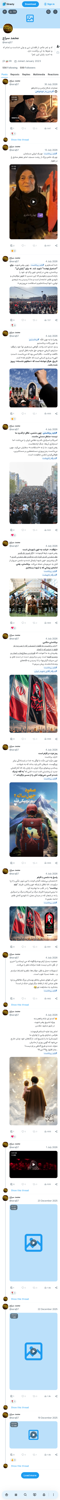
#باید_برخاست (50, 153)
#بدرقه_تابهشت (49, 458)
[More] (53, 1494)
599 (27, 67)
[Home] (6, 1494)
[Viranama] (34, 1494)
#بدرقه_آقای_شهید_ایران (45, 671)
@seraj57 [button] (14, 84)
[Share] (56, 128)
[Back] (5, 12)
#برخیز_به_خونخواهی (44, 91)
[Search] (48, 12)
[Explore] (16, 1494)
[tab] (4, 74)
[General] (58, 46)
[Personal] (58, 52)
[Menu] (55, 12)
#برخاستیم (34, 339)
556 (10, 67)
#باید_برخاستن (50, 432)
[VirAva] (44, 1494)
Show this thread (20, 139)
